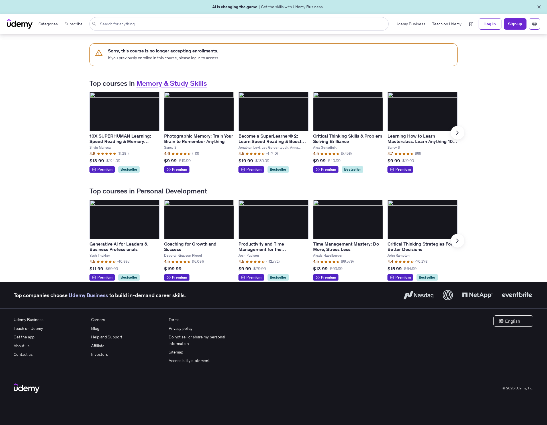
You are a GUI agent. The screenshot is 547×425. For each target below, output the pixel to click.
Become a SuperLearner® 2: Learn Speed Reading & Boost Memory (269, 141)
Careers (98, 319)
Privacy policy (181, 328)
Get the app (24, 337)
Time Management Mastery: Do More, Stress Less (346, 246)
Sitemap (176, 352)
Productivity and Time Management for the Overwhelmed (261, 249)
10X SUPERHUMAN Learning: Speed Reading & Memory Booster (120, 141)
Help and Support (106, 337)
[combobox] (240, 24)
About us (22, 345)
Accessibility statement (189, 360)
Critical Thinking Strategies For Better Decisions (419, 246)
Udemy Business (88, 295)
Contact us (23, 354)
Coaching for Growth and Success (190, 246)
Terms (174, 319)
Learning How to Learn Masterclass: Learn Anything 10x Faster (421, 141)
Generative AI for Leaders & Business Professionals (118, 246)
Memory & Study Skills (171, 83)
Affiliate (98, 345)
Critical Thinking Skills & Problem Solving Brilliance (347, 138)
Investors (99, 354)
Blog (95, 328)
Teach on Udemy (28, 328)
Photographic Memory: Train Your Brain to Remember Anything (198, 138)
